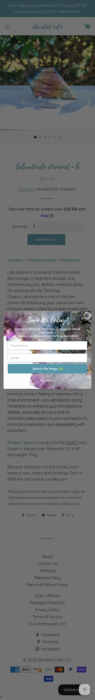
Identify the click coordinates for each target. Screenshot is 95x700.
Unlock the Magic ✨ (47, 369)
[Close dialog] (87, 315)
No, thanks (47, 380)
